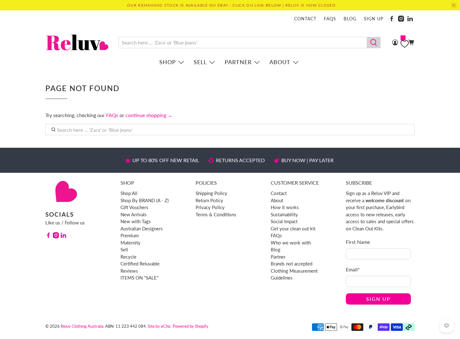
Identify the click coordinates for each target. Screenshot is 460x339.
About (279, 62)
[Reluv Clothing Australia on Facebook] (392, 19)
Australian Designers (141, 228)
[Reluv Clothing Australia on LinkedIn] (410, 19)
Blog (350, 18)
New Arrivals (133, 214)
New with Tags (135, 221)
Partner (238, 62)
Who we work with (291, 242)
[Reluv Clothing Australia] (77, 42)
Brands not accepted (291, 263)
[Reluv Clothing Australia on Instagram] (401, 19)
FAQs (330, 18)
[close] (454, 5)
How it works (285, 207)
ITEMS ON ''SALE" (139, 277)
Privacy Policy (210, 207)
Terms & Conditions (216, 214)
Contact (305, 18)
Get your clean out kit (293, 228)
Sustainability (284, 214)
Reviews (129, 271)
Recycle (128, 256)
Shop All (128, 193)
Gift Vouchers (134, 207)
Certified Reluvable (140, 263)
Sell (200, 62)
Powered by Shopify (190, 326)
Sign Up (378, 299)
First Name (358, 242)
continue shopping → (148, 115)
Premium (129, 235)
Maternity (130, 242)
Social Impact (284, 221)
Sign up (373, 18)
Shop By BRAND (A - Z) (144, 200)
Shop (167, 62)
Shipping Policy (211, 193)
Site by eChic (159, 326)
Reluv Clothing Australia (82, 326)
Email (353, 269)
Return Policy (209, 200)
